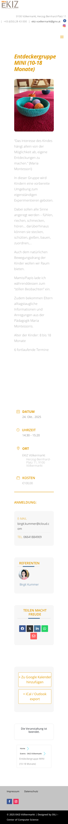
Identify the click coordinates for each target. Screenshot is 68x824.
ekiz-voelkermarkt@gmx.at (46, 21)
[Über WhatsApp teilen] (44, 628)
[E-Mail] (33, 636)
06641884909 (32, 537)
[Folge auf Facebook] (9, 801)
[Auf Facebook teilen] (22, 628)
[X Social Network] (30, 628)
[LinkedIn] (37, 628)
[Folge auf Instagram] (16, 801)
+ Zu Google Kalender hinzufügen (35, 679)
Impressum (13, 791)
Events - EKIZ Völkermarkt (31, 753)
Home (22, 748)
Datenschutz (31, 791)
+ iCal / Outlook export (35, 696)
